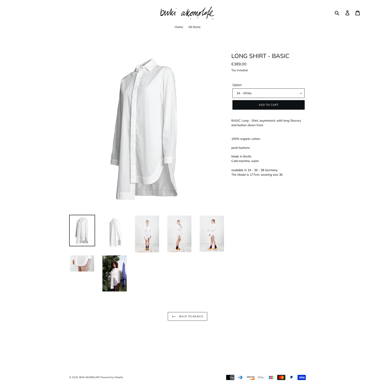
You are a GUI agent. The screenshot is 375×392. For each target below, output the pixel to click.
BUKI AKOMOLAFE (89, 377)
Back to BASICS (190, 316)
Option (237, 85)
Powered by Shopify (111, 377)
